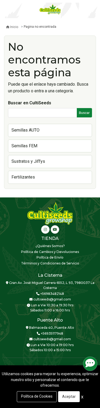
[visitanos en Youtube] (55, 229)
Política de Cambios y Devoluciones (50, 252)
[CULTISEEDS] (50, 9)
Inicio (14, 27)
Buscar (84, 112)
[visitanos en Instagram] (45, 229)
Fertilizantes (23, 177)
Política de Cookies (37, 396)
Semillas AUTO (25, 130)
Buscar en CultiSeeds (29, 102)
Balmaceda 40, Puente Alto (51, 328)
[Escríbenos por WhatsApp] (90, 363)
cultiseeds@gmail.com (52, 299)
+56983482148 (51, 294)
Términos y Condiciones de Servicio (50, 263)
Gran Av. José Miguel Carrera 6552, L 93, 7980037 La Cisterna (51, 285)
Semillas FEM (24, 145)
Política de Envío (50, 257)
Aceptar (69, 396)
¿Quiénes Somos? (50, 246)
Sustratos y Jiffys (28, 161)
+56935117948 (51, 333)
